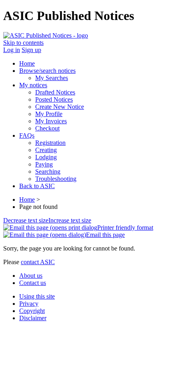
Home (27, 199)
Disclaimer (32, 318)
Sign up (31, 49)
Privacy (28, 303)
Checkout (47, 128)
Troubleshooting (55, 178)
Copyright (32, 310)
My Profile (48, 113)
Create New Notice (59, 106)
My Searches (51, 77)
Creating (46, 149)
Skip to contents (23, 42)
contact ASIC (38, 262)
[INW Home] (45, 35)
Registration (50, 142)
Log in (11, 49)
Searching (47, 171)
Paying (44, 164)
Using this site (37, 296)
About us (30, 275)
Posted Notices (54, 99)
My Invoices (51, 121)
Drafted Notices (55, 92)
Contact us (32, 282)
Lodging (46, 157)
